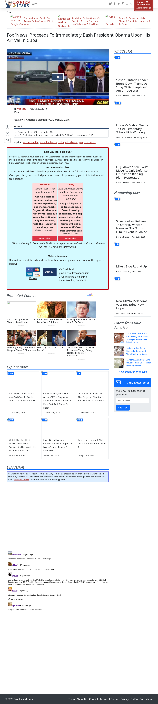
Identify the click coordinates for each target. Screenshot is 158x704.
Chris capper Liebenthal (126, 137)
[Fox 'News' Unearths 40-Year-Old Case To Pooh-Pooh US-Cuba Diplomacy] (23, 380)
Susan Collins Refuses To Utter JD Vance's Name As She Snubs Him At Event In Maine (131, 226)
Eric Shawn (71, 142)
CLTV (34, 3)
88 (44, 420)
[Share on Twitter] (7, 133)
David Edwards (122, 95)
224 (9, 420)
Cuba (61, 142)
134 (116, 103)
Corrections (146, 699)
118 (78, 420)
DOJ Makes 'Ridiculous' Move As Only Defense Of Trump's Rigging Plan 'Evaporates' (132, 172)
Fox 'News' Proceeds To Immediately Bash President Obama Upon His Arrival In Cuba (78, 37)
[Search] (131, 4)
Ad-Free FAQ (45, 247)
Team (72, 699)
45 (116, 279)
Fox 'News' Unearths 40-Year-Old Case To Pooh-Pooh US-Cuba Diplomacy (22, 397)
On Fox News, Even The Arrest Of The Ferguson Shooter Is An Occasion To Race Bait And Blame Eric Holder (57, 400)
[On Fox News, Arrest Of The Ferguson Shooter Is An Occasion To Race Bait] (92, 380)
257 (9, 373)
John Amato (121, 313)
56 (44, 373)
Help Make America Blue (133, 371)
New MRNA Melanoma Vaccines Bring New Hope (131, 304)
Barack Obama (48, 142)
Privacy (125, 699)
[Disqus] (58, 581)
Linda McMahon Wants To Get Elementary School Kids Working (132, 128)
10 (116, 199)
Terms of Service (21, 479)
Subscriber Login (143, 8)
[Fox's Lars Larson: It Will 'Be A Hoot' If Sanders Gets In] (92, 427)
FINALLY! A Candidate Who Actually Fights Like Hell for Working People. (138, 362)
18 (116, 57)
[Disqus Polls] (58, 516)
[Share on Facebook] (7, 126)
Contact (93, 699)
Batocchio (120, 271)
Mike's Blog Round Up (131, 266)
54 (7, 140)
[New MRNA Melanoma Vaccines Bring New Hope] (132, 287)
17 (116, 144)
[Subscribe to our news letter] (127, 4)
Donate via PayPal (50, 271)
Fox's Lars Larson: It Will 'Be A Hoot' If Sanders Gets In (92, 443)
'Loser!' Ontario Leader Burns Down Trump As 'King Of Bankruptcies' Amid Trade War (132, 85)
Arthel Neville (30, 142)
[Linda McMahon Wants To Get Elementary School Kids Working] (132, 111)
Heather (21, 108)
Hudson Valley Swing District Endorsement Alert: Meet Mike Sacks (136, 351)
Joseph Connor (87, 142)
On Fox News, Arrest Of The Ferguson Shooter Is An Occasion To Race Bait (91, 397)
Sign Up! (123, 407)
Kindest (33, 278)
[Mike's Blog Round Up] (132, 252)
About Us (82, 699)
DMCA (134, 699)
